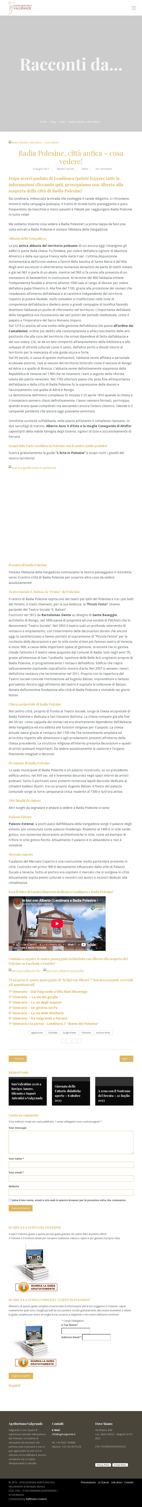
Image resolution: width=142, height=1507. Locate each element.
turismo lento (103, 1032)
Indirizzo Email (71, 1337)
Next (125, 1058)
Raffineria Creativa (36, 1499)
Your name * (16, 1158)
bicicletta (52, 1032)
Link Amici (116, 1482)
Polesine (86, 1032)
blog (53, 121)
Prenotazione (88, 1482)
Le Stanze (103, 1482)
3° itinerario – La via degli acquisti (35, 1002)
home (43, 121)
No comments (104, 168)
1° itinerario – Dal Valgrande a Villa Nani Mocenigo (48, 991)
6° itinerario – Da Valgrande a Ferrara (38, 1018)
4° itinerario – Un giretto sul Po (33, 1008)
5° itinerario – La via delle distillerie (37, 1013)
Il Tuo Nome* (69, 1325)
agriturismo (37, 1032)
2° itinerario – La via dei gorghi (33, 997)
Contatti (128, 1482)
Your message (17, 1127)
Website (14, 1186)
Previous (19, 1058)
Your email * (16, 1172)
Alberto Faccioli (65, 168)
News (62, 121)
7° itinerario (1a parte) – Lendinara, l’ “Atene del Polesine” (54, 1024)
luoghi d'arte (69, 1032)
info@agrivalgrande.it (64, 1434)
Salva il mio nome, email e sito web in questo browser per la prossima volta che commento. (69, 1200)
